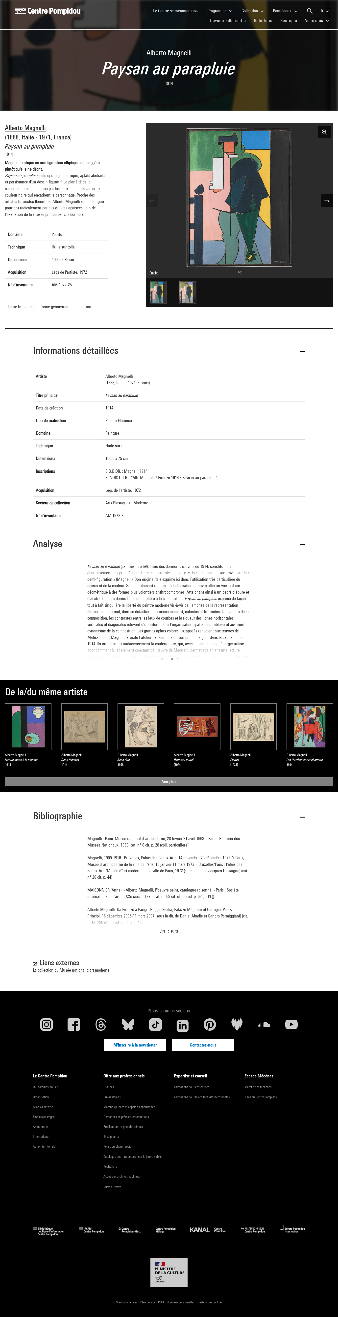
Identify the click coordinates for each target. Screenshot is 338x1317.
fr (322, 10)
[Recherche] (310, 11)
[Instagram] (46, 1025)
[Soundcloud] (264, 1025)
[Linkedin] (182, 1025)
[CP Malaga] (169, 1234)
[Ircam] (95, 1234)
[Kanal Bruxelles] (212, 1234)
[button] (169, 351)
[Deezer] (237, 1025)
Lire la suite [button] (169, 658)
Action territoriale (44, 1146)
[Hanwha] (292, 1234)
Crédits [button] (153, 273)
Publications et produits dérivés (123, 1127)
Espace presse (112, 1186)
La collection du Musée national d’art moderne (71, 970)
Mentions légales (127, 1302)
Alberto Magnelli (25, 128)
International (41, 1136)
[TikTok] (155, 1025)
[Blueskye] (128, 1025)
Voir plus (169, 781)
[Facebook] (73, 1025)
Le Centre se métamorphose (178, 10)
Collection (250, 10)
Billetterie (263, 20)
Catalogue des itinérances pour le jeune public (132, 1157)
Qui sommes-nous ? (45, 1087)
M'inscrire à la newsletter (135, 1045)
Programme (217, 10)
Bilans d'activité (43, 1107)
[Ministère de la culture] (169, 1272)
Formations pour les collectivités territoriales (202, 1097)
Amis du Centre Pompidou (260, 1097)
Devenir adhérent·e (230, 20)
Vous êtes (314, 20)
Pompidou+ (283, 10)
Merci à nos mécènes (257, 1087)
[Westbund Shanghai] (256, 1234)
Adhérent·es (40, 1127)
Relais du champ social (117, 1146)
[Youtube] (291, 1025)
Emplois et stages (43, 1117)
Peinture (59, 234)
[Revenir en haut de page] (326, 1305)
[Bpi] (52, 1234)
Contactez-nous (203, 1045)
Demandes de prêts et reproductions (126, 1117)
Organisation (41, 1097)
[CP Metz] (133, 1234)
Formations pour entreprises (191, 1087)
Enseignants (111, 1136)
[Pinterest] (209, 1025)
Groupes (108, 1087)
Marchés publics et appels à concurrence (129, 1107)
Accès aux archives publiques (122, 1176)
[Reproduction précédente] (152, 200)
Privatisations (112, 1097)
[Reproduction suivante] (327, 200)
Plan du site (148, 1302)
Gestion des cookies (209, 1302)
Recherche (110, 1166)
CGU (161, 1302)
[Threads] (101, 1025)
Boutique (290, 20)
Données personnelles (181, 1302)
